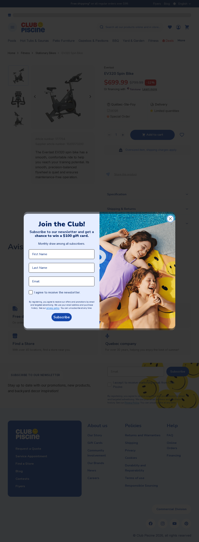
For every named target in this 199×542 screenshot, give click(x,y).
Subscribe (61, 317)
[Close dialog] (170, 218)
